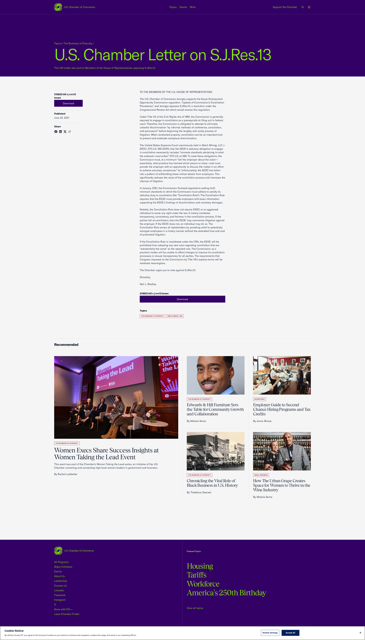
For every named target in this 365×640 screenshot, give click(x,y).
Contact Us (60, 585)
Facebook (59, 595)
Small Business (261, 475)
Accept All (290, 632)
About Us (59, 576)
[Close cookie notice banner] (360, 633)
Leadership (60, 580)
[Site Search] (303, 7)
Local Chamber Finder (66, 614)
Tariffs (196, 574)
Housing (200, 566)
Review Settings (270, 632)
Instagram (60, 599)
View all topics (195, 608)
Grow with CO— (63, 609)
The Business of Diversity (78, 43)
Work (193, 7)
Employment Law (175, 316)
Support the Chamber (285, 7)
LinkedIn (59, 590)
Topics (173, 7)
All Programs (61, 562)
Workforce (259, 399)
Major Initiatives (63, 566)
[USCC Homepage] (74, 551)
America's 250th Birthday (226, 592)
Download (68, 103)
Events (183, 7)
